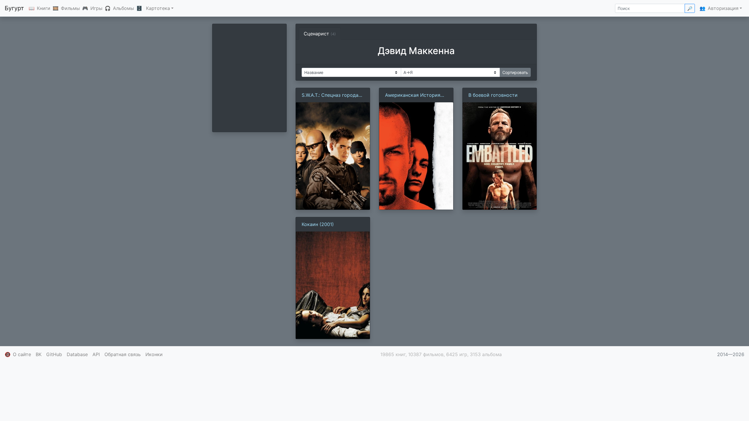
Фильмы (70, 8)
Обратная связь (122, 354)
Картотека (158, 8)
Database (77, 354)
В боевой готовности (493, 95)
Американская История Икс (412, 95)
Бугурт (14, 8)
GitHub (54, 354)
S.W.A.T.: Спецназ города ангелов (330, 95)
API (96, 354)
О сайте (22, 354)
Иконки (154, 354)
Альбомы (123, 8)
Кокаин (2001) (318, 224)
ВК (39, 354)
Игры (96, 8)
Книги (43, 8)
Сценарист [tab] (320, 34)
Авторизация (723, 8)
